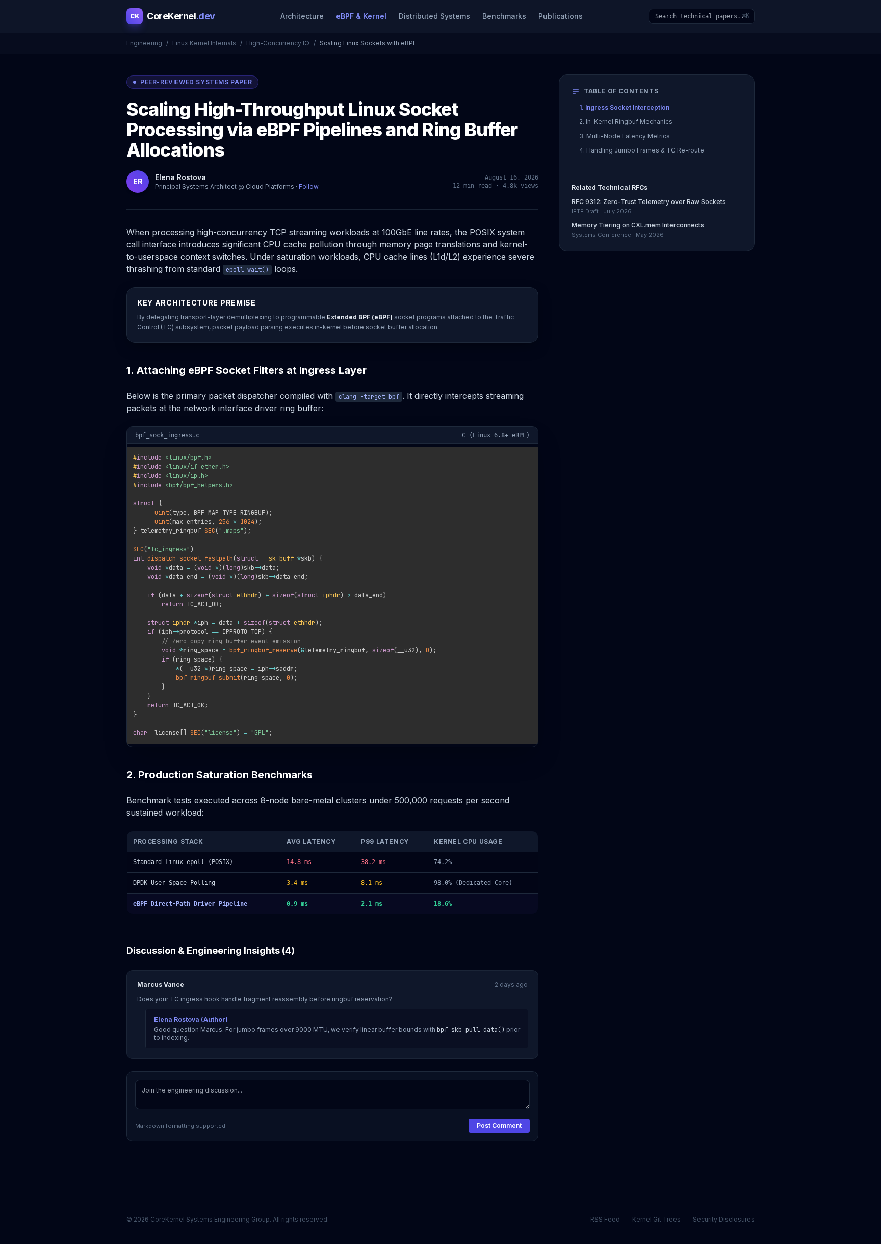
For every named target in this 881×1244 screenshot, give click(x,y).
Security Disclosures (724, 1219)
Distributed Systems (434, 16)
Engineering (144, 43)
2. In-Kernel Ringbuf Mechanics (625, 121)
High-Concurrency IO (277, 43)
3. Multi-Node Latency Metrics (624, 136)
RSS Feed (605, 1219)
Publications (560, 16)
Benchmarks (504, 16)
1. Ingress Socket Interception (624, 107)
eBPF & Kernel (361, 16)
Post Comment (499, 1125)
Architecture (302, 16)
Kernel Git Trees (656, 1219)
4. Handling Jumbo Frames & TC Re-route (641, 150)
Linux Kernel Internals (204, 43)
